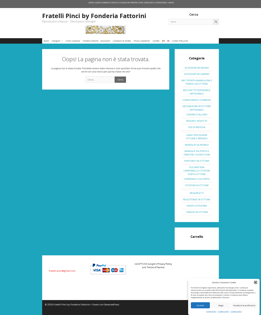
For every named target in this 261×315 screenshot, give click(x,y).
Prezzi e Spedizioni (142, 41)
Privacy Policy (164, 263)
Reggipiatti (197, 193)
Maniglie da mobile (197, 144)
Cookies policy (223, 311)
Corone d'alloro (196, 114)
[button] (255, 282)
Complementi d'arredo (197, 100)
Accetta (200, 305)
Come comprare (73, 41)
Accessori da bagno (197, 67)
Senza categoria (197, 205)
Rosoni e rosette (196, 120)
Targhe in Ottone (197, 212)
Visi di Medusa (196, 127)
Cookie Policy (211, 311)
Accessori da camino (196, 74)
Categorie (56, 41)
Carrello (156, 41)
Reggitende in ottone (197, 199)
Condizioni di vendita (122, 41)
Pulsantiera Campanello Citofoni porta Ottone (197, 171)
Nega (220, 305)
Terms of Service (155, 267)
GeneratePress (111, 304)
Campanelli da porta (197, 178)
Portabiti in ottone (196, 160)
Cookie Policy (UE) (180, 41)
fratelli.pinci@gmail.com (62, 270)
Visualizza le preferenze (244, 305)
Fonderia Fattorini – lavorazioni (96, 41)
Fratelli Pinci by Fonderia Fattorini (94, 16)
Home (46, 41)
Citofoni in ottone (197, 185)
